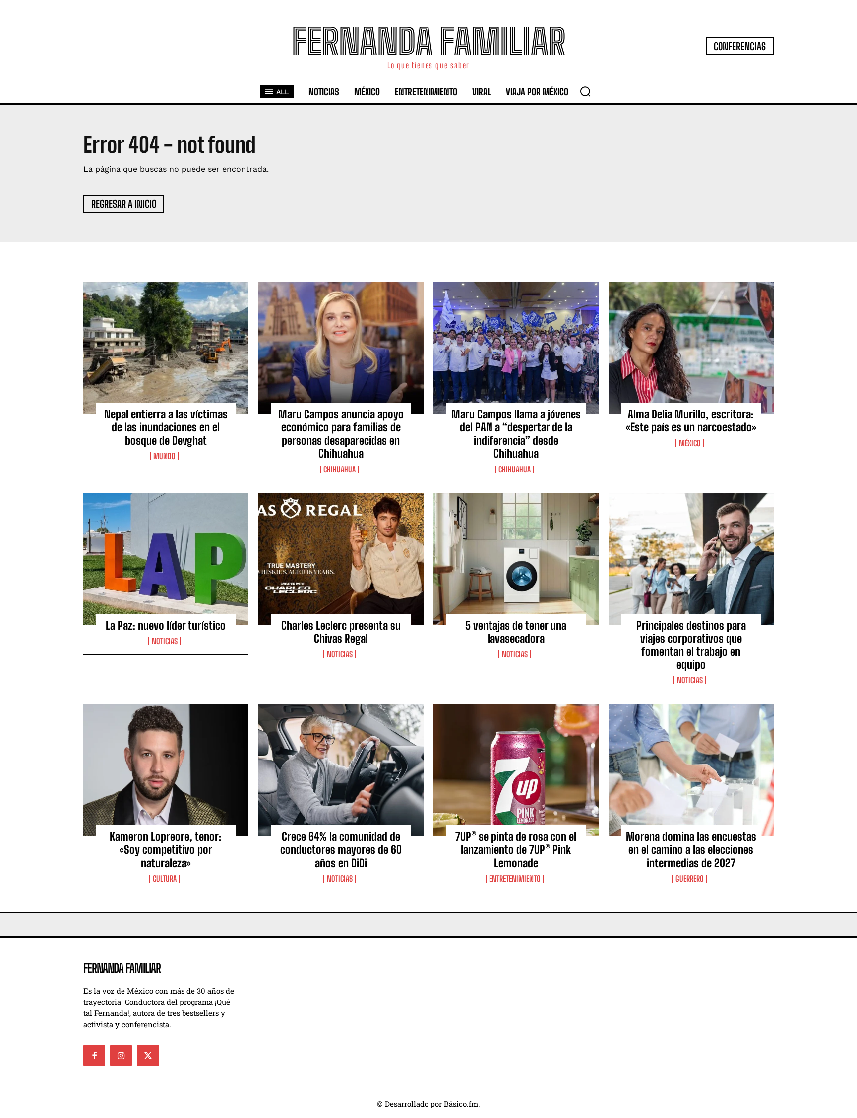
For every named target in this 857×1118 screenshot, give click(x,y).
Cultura (165, 879)
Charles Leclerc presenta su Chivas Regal (341, 632)
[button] (585, 91)
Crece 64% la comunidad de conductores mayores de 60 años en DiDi (341, 850)
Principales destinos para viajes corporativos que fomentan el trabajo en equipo (691, 645)
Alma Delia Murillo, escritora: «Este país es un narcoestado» (691, 421)
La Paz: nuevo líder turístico (166, 625)
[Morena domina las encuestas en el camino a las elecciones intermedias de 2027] (691, 770)
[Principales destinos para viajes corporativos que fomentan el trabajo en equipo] (691, 559)
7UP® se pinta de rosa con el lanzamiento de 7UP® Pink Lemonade (515, 850)
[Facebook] (94, 1055)
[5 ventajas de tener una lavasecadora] (516, 559)
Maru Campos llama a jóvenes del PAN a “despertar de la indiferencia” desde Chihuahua (516, 434)
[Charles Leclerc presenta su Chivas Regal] (341, 559)
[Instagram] (121, 1055)
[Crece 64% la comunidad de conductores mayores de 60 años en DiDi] (341, 770)
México (690, 443)
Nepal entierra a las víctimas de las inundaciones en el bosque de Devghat (166, 427)
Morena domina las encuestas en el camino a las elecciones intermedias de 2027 (691, 850)
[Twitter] (148, 1055)
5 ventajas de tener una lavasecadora (515, 632)
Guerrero (689, 879)
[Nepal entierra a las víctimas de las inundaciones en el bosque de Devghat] (165, 348)
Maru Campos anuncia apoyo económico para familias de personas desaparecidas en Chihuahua (341, 434)
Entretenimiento (515, 879)
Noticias (165, 641)
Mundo (164, 456)
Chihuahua (339, 469)
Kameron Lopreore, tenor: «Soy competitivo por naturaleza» (166, 850)
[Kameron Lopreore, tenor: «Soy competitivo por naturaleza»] (165, 770)
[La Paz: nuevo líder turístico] (165, 559)
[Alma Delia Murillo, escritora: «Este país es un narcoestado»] (691, 348)
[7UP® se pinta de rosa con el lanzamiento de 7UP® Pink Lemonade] (516, 770)
